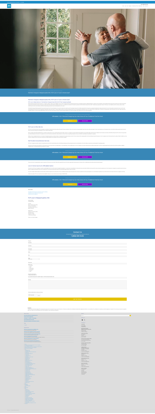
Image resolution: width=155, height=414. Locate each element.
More (25, 388)
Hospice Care (27, 366)
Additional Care (27, 382)
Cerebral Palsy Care (28, 355)
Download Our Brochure (28, 394)
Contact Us (70, 120)
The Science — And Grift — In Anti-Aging (30, 318)
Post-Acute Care (27, 377)
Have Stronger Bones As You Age (29, 319)
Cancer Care (27, 354)
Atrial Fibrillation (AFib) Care (29, 353)
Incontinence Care (27, 369)
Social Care (26, 380)
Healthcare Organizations (28, 400)
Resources (26, 396)
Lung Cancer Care (27, 371)
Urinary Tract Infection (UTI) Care (29, 381)
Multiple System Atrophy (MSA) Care (30, 374)
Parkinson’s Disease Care (28, 376)
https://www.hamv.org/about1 (33, 194)
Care (25, 349)
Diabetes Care (27, 359)
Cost (25, 383)
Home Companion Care (28, 365)
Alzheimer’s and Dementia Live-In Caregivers (30, 347)
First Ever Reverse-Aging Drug (28, 316)
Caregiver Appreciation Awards (29, 391)
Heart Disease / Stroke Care (29, 364)
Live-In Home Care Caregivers (29, 348)
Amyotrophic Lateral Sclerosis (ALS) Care (30, 351)
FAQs (25, 386)
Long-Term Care (27, 370)
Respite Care (27, 379)
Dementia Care (27, 357)
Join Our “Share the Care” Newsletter (30, 393)
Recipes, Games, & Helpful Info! (29, 399)
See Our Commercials (28, 392)
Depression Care (27, 358)
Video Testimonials (27, 385)
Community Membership (28, 397)
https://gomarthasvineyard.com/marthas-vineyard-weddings (37, 191)
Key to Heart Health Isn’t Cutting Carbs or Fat (30, 315)
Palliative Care (27, 375)
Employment (26, 387)
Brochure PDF (85, 120)
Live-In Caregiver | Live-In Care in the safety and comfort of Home (33, 346)
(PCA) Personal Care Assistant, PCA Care (30, 402)
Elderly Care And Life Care (28, 360)
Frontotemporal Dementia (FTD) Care (30, 363)
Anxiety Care (27, 352)
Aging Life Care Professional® (29, 398)
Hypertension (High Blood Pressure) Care (30, 368)
